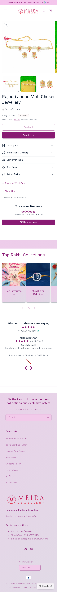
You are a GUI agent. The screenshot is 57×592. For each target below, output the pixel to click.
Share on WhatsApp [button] (15, 183)
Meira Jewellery (17, 583)
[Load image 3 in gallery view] (46, 84)
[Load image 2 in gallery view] (28, 84)
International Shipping (16, 439)
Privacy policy (14, 588)
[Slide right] (35, 308)
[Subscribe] (48, 417)
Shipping (17, 119)
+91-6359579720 (31, 535)
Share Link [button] (10, 191)
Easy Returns (12, 470)
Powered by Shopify (31, 583)
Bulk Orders (11, 482)
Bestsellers (11, 457)
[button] (5, 11)
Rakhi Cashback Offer (16, 445)
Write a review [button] (28, 222)
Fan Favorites (14, 291)
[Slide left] (22, 308)
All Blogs (10, 476)
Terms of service (29, 588)
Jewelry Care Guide (15, 451)
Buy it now (28, 135)
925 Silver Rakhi (38, 293)
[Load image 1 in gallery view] (11, 84)
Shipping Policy (13, 464)
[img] (28, 327)
